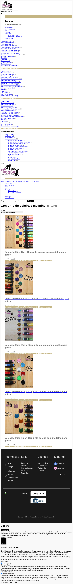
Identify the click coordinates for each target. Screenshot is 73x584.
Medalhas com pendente (9, 45)
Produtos (24, 465)
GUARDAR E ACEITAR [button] (9, 582)
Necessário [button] (4, 561)
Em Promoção (15, 65)
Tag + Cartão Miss (7, 62)
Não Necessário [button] (6, 572)
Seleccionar (5, 530)
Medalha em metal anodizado (11, 50)
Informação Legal (27, 468)
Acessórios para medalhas (10, 51)
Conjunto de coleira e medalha (10, 53)
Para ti (4, 58)
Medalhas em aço (7, 44)
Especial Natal (6, 64)
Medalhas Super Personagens (11, 47)
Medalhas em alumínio (8, 42)
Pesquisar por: (5, 201)
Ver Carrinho (42, 468)
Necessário (7, 563)
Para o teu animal (7, 41)
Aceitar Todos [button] (23, 535)
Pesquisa (30, 201)
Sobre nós (24, 463)
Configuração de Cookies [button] (9, 535)
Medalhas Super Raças (9, 48)
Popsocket (4, 59)
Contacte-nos (42, 465)
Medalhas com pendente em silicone (13, 55)
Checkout (41, 470)
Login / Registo (43, 463)
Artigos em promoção (8, 56)
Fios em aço (5, 61)
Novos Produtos (5, 65)
